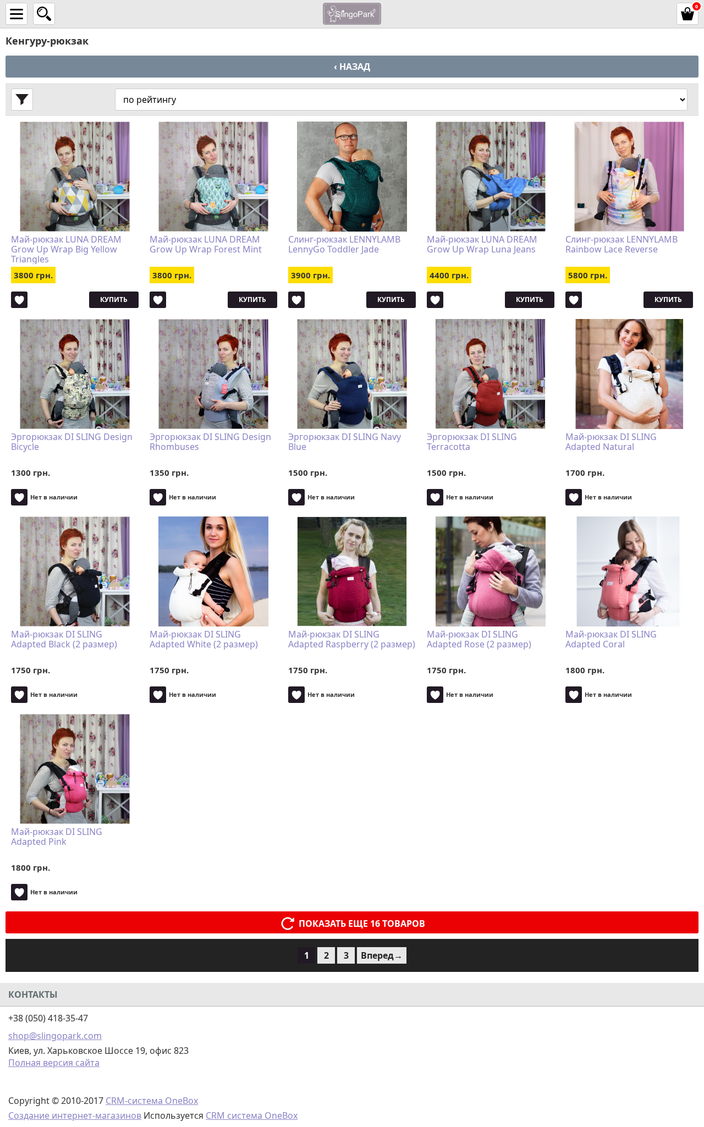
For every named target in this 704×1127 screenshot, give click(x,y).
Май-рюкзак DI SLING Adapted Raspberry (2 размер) (351, 639)
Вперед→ (382, 955)
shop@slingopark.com (55, 1036)
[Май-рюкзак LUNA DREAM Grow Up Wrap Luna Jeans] (490, 177)
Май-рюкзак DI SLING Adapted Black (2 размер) (64, 639)
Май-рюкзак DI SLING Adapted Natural (611, 442)
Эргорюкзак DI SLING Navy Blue (344, 442)
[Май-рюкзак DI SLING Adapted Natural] (629, 374)
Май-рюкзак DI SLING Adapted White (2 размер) (204, 639)
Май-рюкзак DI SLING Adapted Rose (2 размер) (479, 639)
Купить (114, 299)
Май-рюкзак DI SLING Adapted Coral (611, 639)
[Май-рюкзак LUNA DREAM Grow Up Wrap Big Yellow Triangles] (75, 177)
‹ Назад (352, 67)
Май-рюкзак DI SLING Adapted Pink (56, 837)
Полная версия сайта (54, 1063)
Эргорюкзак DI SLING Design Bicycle (72, 442)
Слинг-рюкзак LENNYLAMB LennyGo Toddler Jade (344, 244)
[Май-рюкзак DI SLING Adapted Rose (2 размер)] (490, 571)
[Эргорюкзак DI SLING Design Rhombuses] (213, 374)
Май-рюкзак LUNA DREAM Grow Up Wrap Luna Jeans (482, 244)
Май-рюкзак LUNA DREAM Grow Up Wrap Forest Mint (206, 244)
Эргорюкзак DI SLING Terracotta (472, 442)
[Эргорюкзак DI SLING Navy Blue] (352, 374)
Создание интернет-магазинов (74, 1115)
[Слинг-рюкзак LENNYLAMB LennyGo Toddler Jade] (352, 177)
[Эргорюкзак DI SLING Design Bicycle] (75, 374)
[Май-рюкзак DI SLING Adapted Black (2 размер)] (75, 571)
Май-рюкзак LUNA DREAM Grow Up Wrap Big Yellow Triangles (66, 249)
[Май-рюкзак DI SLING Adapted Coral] (629, 571)
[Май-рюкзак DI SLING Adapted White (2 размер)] (213, 571)
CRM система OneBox (252, 1115)
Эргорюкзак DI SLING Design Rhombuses (210, 442)
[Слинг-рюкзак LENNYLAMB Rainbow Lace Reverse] (629, 177)
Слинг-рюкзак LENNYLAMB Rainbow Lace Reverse (621, 244)
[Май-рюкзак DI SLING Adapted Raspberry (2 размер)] (352, 571)
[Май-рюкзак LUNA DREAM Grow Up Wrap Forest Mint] (213, 177)
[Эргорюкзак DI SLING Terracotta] (490, 374)
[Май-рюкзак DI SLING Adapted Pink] (75, 769)
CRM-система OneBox (152, 1101)
